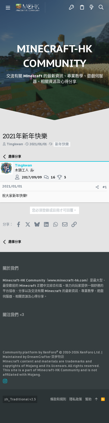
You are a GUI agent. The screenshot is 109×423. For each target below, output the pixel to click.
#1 (105, 187)
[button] (8, 7)
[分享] (97, 187)
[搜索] (101, 7)
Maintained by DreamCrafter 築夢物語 (33, 357)
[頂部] (96, 399)
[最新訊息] (91, 7)
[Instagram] (5, 381)
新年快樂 (62, 144)
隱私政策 (75, 399)
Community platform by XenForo (52, 352)
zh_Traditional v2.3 (20, 399)
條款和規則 (58, 399)
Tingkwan (15, 144)
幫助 (88, 399)
